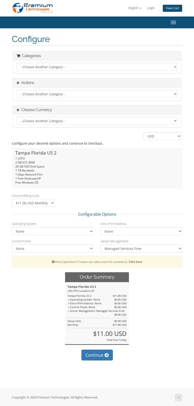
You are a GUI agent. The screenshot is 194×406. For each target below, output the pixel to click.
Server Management (114, 241)
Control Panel (21, 241)
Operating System (24, 224)
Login (151, 8)
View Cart (172, 8)
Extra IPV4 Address (113, 224)
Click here (135, 262)
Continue (95, 355)
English (133, 8)
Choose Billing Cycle (25, 195)
